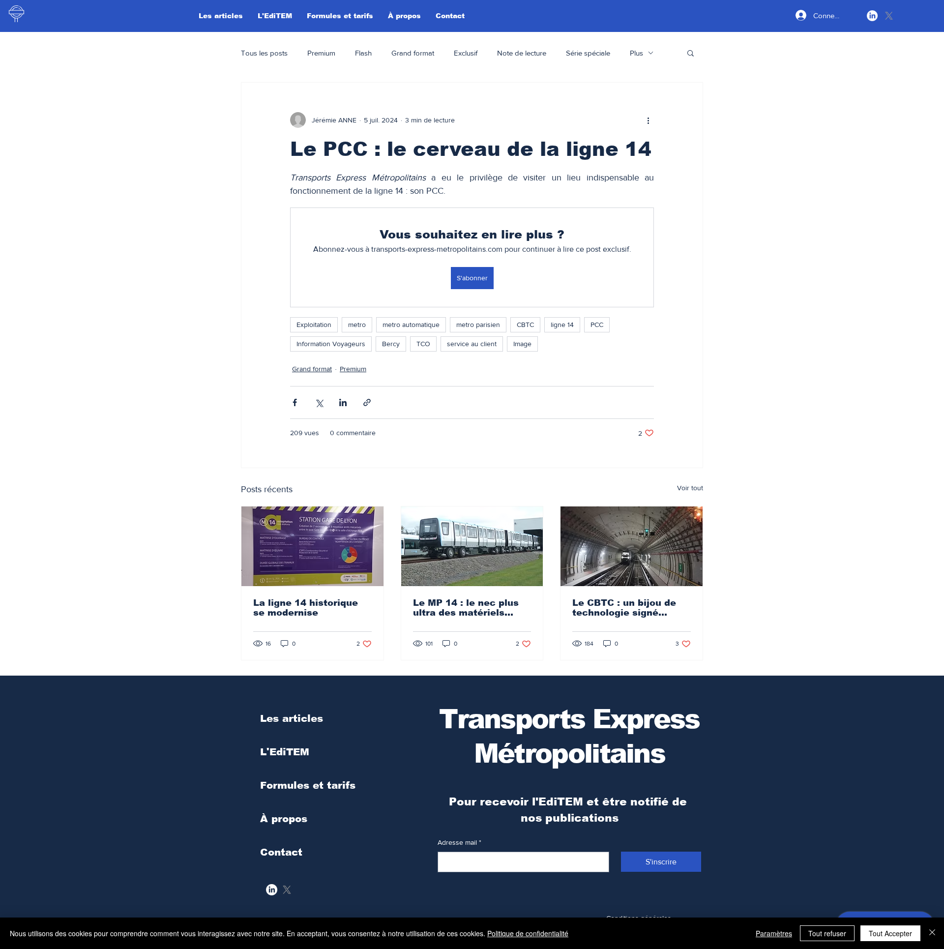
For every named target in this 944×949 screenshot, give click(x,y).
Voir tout (690, 488)
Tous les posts (264, 53)
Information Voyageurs (330, 344)
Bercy (391, 344)
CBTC (525, 324)
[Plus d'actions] (648, 120)
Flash (363, 53)
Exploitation (313, 324)
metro (357, 324)
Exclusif (465, 53)
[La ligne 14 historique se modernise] (312, 546)
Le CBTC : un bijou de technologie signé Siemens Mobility (624, 608)
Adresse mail (459, 842)
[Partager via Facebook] (294, 402)
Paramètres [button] (774, 933)
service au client (472, 344)
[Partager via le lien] (367, 402)
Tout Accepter (890, 933)
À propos (283, 818)
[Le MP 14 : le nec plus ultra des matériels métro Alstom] (472, 546)
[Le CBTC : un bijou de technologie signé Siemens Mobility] (631, 546)
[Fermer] (932, 933)
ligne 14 (562, 324)
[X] (889, 15)
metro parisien (478, 324)
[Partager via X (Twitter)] (319, 402)
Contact (281, 852)
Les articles (291, 718)
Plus (636, 53)
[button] (690, 53)
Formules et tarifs (307, 785)
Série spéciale (588, 53)
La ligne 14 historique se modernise (305, 608)
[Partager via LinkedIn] (343, 402)
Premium (321, 53)
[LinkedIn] (872, 15)
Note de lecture (521, 53)
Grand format (412, 53)
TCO (423, 344)
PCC (596, 324)
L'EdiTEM (284, 751)
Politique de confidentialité (527, 933)
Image (522, 344)
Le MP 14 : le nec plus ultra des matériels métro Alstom (466, 608)
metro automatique (411, 324)
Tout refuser (827, 933)
